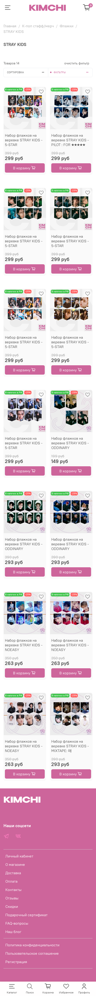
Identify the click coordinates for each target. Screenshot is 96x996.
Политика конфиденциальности (32, 945)
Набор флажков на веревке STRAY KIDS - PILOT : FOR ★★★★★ (70, 140)
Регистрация (16, 961)
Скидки (11, 906)
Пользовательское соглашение (32, 953)
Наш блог (13, 931)
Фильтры (60, 72)
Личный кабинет (19, 856)
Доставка (13, 873)
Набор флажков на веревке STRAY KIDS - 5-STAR (23, 140)
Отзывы (11, 898)
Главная (9, 26)
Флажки (66, 26)
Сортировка (15, 72)
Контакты (13, 889)
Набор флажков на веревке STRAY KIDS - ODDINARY (70, 443)
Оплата (11, 881)
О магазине (15, 864)
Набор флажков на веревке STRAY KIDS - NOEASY (23, 645)
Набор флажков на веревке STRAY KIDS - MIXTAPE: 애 (70, 746)
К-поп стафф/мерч (38, 26)
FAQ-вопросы (16, 923)
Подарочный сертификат (26, 914)
